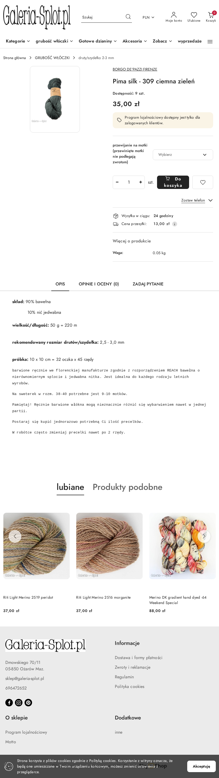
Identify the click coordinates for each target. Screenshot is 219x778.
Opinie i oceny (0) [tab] (99, 284)
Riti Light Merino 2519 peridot (28, 597)
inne (119, 732)
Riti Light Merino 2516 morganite (103, 597)
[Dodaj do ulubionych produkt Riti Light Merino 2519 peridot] (64, 508)
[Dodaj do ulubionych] (202, 182)
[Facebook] (9, 702)
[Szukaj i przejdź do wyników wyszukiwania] (128, 17)
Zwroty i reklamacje (132, 667)
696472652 (16, 688)
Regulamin (124, 677)
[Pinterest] (28, 702)
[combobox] (183, 154)
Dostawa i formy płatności (138, 658)
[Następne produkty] (204, 536)
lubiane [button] (70, 487)
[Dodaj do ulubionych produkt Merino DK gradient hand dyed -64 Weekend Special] (210, 508)
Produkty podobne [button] (127, 487)
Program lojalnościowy (26, 732)
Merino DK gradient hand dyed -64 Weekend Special (178, 600)
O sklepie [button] (16, 718)
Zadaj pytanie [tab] (148, 284)
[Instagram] (18, 702)
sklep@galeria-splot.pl (24, 678)
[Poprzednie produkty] (15, 536)
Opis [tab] (60, 284)
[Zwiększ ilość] (140, 182)
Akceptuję (201, 766)
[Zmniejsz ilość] (117, 182)
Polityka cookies (129, 686)
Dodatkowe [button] (128, 718)
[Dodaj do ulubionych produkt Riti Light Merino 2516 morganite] (137, 508)
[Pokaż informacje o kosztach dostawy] (175, 224)
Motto (10, 742)
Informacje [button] (127, 643)
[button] (163, 41)
